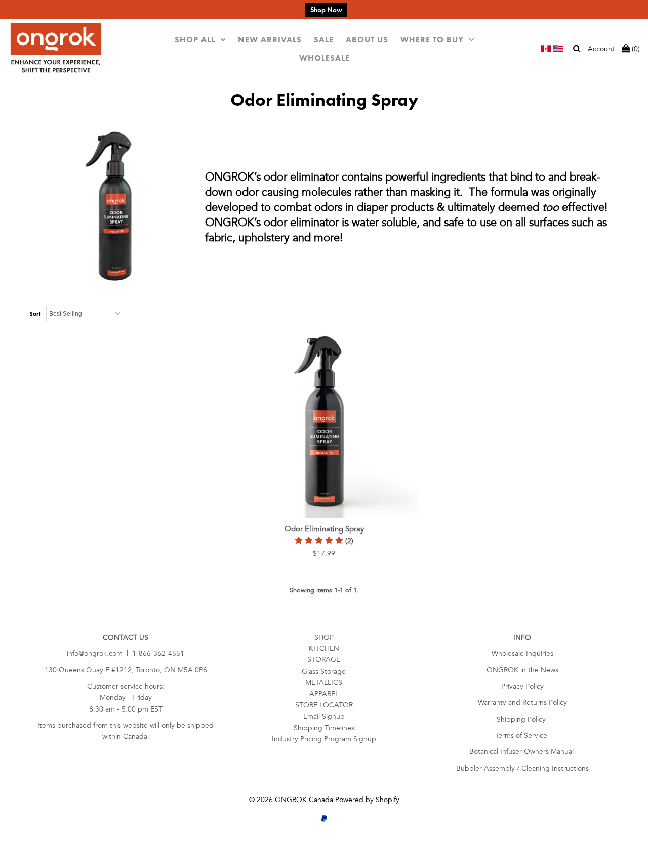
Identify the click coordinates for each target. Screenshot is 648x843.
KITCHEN (324, 648)
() (635, 49)
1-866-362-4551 (158, 653)
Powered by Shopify (367, 800)
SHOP (324, 637)
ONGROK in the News (522, 670)
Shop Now (326, 9)
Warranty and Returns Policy (522, 702)
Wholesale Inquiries (522, 653)
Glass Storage (324, 671)
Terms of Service (522, 735)
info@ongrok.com (95, 653)
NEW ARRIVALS (270, 39)
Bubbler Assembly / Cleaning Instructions (522, 768)
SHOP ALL (195, 39)
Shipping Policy (522, 719)
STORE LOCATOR (324, 705)
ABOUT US (367, 39)
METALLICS (323, 682)
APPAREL (324, 694)
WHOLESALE (324, 58)
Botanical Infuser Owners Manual (522, 752)
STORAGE (323, 659)
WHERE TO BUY (432, 39)
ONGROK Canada (304, 800)
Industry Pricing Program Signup (324, 739)
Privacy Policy (522, 686)
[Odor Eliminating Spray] (324, 423)
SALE (324, 39)
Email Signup (324, 716)
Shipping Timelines (324, 728)
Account (601, 49)
